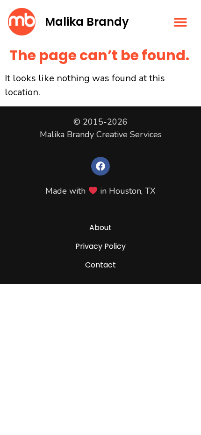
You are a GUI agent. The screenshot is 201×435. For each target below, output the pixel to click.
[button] (180, 21)
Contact (100, 265)
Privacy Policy (100, 246)
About (100, 227)
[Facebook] (100, 166)
